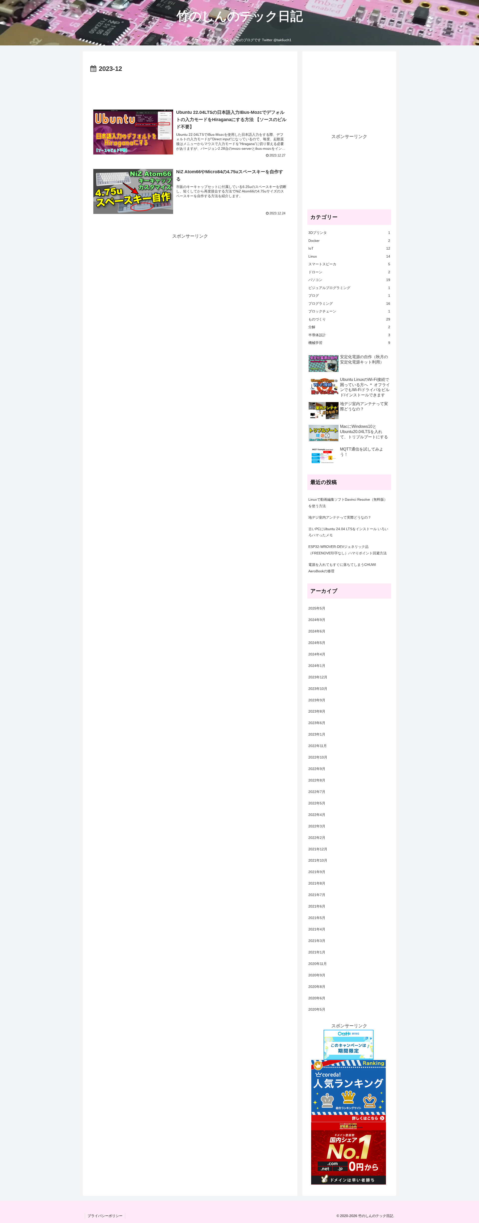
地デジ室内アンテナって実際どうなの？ (339, 517)
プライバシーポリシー (105, 1216)
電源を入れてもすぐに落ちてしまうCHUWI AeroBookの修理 (342, 568)
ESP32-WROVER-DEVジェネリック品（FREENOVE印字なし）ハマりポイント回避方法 (347, 550)
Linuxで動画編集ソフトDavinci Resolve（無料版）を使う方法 (347, 502)
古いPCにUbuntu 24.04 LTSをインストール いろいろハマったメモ (348, 532)
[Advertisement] (190, 88)
